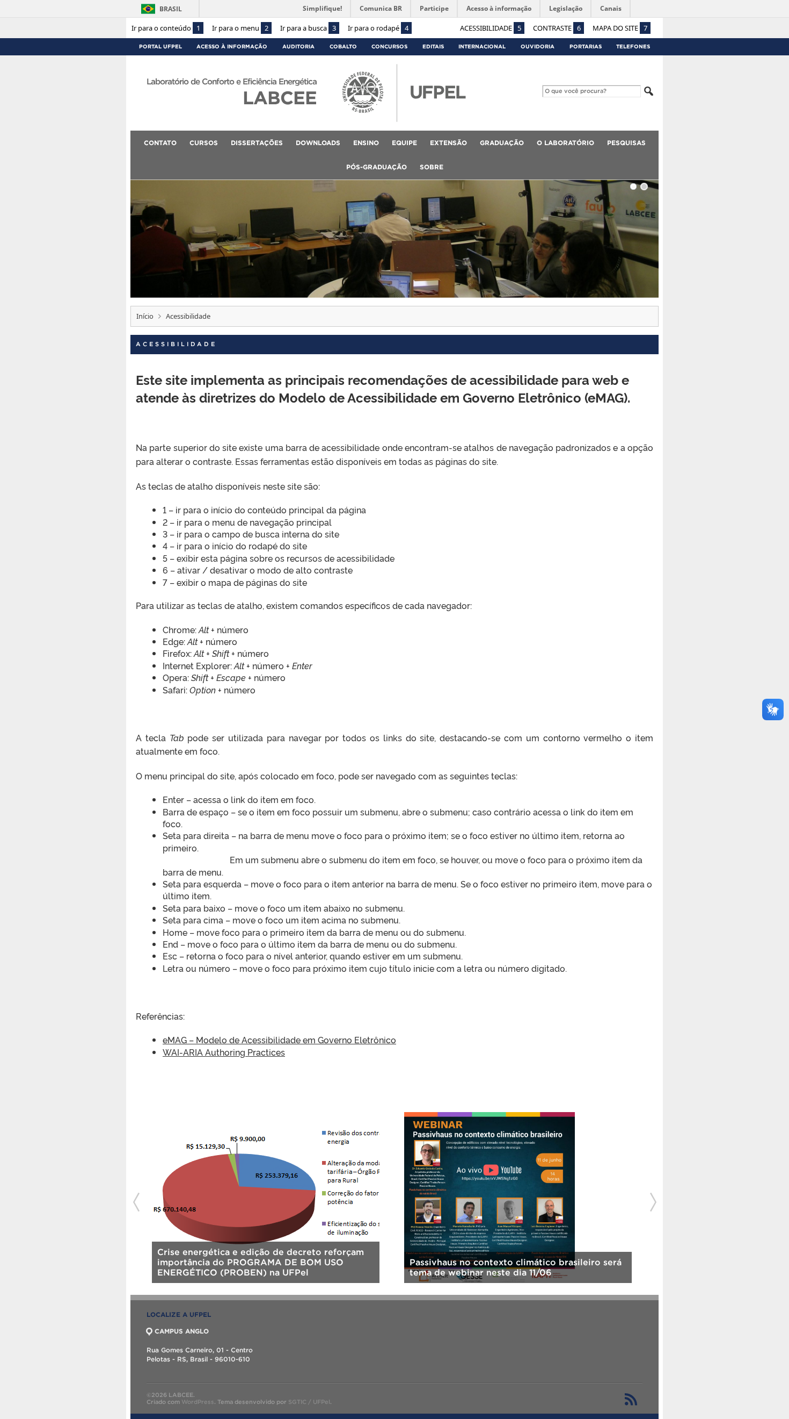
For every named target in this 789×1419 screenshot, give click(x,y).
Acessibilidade (490, 28)
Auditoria (298, 46)
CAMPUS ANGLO (182, 1331)
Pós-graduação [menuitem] (376, 166)
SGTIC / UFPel (309, 1402)
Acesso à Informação (231, 46)
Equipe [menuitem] (404, 142)
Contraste (557, 28)
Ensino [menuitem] (366, 142)
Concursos (389, 46)
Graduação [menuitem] (502, 142)
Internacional (482, 46)
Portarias (585, 46)
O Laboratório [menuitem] (565, 142)
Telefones (633, 46)
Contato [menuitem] (160, 142)
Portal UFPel (160, 46)
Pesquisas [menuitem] (626, 142)
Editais (433, 46)
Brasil (170, 8)
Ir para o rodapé (378, 28)
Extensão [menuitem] (448, 142)
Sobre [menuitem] (431, 166)
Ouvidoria (537, 46)
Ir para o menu (240, 28)
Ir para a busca (308, 28)
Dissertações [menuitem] (257, 142)
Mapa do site (620, 28)
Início (145, 316)
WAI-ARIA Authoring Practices (224, 1052)
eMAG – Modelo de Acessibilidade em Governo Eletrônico (279, 1039)
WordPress (197, 1402)
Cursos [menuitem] (203, 142)
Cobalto (343, 46)
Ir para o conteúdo (166, 28)
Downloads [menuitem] (318, 142)
